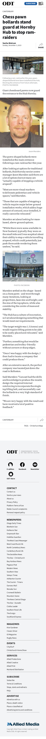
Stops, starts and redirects (17, 687)
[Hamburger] (40, 3)
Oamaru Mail (12, 585)
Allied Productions (14, 659)
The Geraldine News (14, 554)
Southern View (12, 571)
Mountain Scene (13, 596)
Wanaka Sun (12, 589)
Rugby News (11, 638)
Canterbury (8, 11)
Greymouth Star (13, 533)
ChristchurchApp (36, 425)
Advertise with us (13, 699)
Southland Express (14, 616)
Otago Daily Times (14, 523)
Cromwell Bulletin (14, 592)
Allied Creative (12, 662)
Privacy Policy (12, 502)
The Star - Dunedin (14, 603)
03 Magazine (11, 634)
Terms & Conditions (14, 683)
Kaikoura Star (12, 530)
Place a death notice (14, 703)
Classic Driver (12, 631)
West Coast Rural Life (15, 544)
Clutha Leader (12, 606)
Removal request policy (16, 512)
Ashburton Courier (14, 578)
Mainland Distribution (15, 669)
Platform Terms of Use (15, 505)
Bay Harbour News (14, 561)
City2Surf (10, 646)
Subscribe (31, 3)
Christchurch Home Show (17, 650)
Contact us (11, 491)
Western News (12, 568)
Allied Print (11, 666)
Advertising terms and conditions (19, 710)
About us (10, 498)
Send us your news (14, 495)
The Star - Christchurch (16, 558)
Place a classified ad (14, 706)
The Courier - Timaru (15, 582)
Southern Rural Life (14, 610)
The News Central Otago (16, 599)
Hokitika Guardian (14, 537)
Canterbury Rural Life (15, 551)
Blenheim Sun (12, 526)
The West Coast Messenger (17, 540)
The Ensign (11, 613)
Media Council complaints (17, 509)
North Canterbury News (16, 547)
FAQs (8, 690)
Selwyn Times (12, 575)
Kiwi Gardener (12, 627)
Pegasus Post (12, 565)
